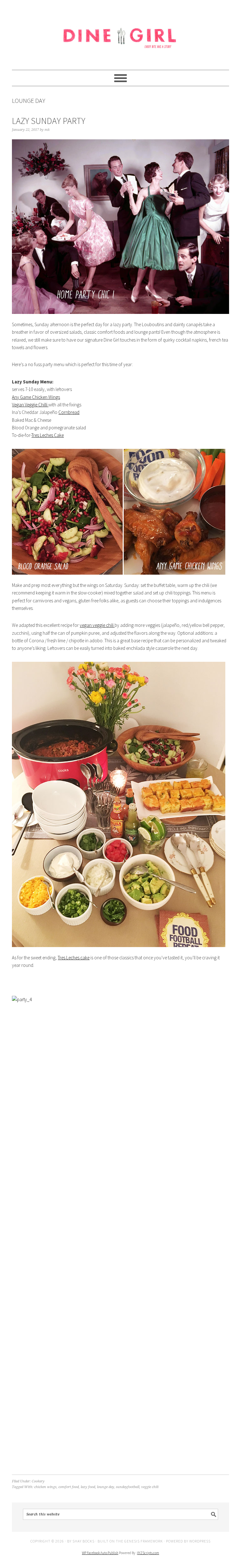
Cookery (38, 1481)
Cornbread (68, 412)
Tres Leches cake (73, 958)
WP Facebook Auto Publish (100, 1553)
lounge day (105, 1487)
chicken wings (45, 1487)
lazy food (88, 1487)
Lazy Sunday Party (48, 120)
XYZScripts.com (148, 1553)
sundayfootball (127, 1487)
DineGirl (120, 32)
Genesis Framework (143, 1541)
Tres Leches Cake (47, 435)
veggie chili (149, 1487)
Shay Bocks (83, 1541)
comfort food (68, 1487)
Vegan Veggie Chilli (30, 405)
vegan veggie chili (97, 625)
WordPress (200, 1541)
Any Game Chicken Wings (36, 397)
